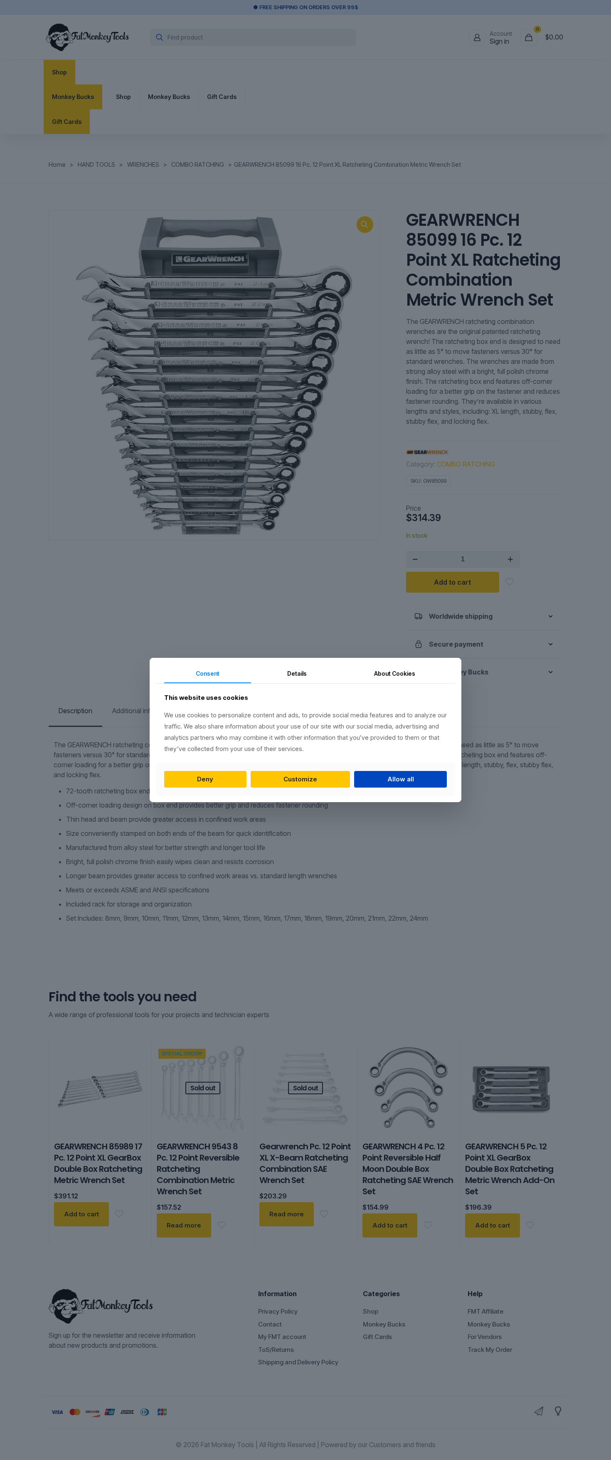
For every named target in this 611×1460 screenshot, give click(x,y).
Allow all (400, 779)
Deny (205, 779)
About (394, 673)
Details (297, 673)
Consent (207, 673)
